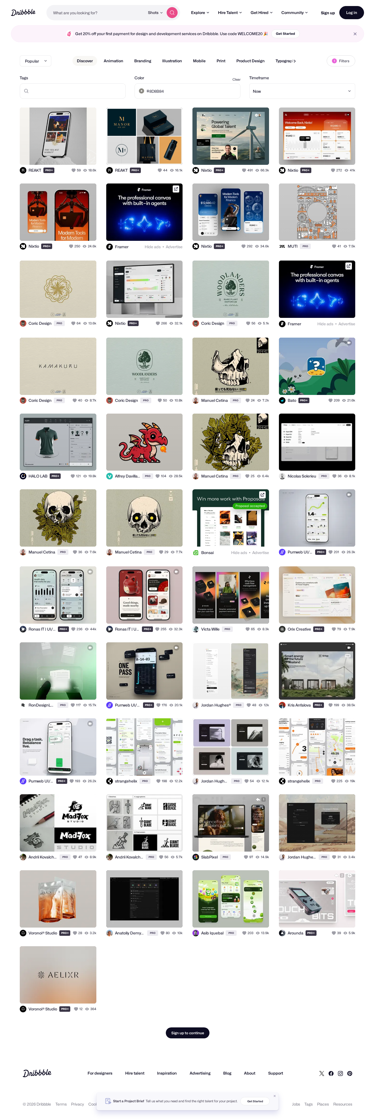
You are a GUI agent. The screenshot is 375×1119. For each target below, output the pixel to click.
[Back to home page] (23, 12)
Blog (227, 1073)
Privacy (77, 1104)
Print (221, 60)
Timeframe (259, 77)
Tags (24, 77)
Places (323, 1104)
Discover (85, 60)
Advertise (174, 246)
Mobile (199, 60)
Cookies (95, 1104)
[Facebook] (331, 1073)
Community (292, 12)
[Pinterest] (349, 1073)
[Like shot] (86, 154)
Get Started (285, 34)
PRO (49, 170)
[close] (355, 34)
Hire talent (134, 1073)
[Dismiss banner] (275, 1096)
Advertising (200, 1073)
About (249, 1073)
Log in (351, 12)
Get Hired (259, 12)
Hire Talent (228, 12)
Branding (142, 60)
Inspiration (167, 1073)
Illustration (172, 60)
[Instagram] (340, 1073)
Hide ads (153, 246)
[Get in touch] (64, 154)
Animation (113, 60)
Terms (61, 1104)
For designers (100, 1073)
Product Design (250, 60)
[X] (321, 1073)
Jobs (296, 1104)
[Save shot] (75, 154)
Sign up (328, 12)
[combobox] (96, 12)
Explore (198, 12)
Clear (236, 79)
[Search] (172, 12)
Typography (286, 60)
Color (139, 77)
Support (275, 1073)
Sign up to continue (187, 1033)
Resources (342, 1104)
